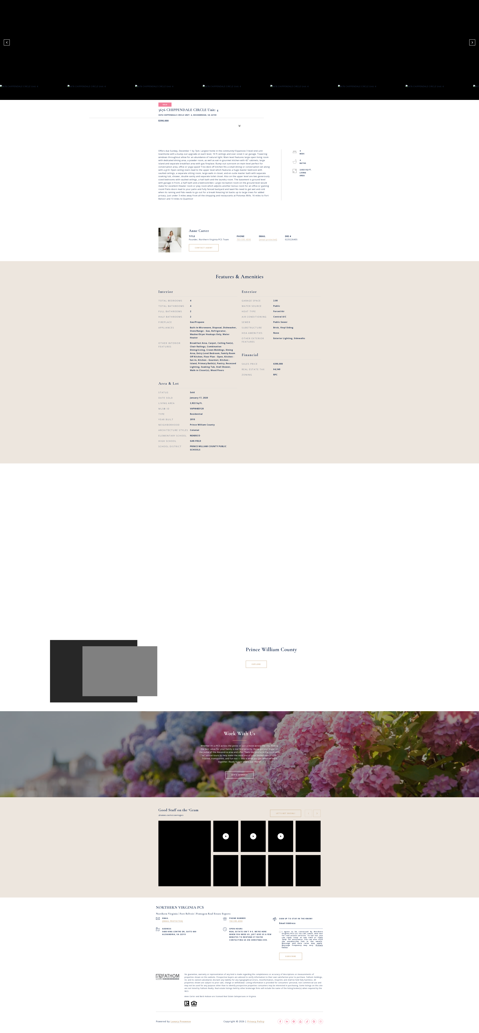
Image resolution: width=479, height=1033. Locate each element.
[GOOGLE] (313, 1021)
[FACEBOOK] (280, 1021)
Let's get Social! (285, 813)
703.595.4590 (235, 921)
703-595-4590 (244, 239)
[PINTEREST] (293, 1021)
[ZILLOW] (300, 1021)
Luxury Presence (181, 1021)
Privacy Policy (255, 1021)
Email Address (287, 923)
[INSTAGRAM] (320, 1021)
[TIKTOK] (307, 1021)
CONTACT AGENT (204, 248)
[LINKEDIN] (286, 1021)
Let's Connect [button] (239, 775)
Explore (256, 664)
